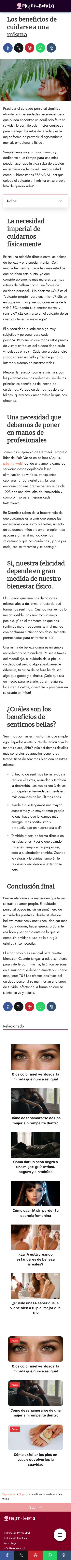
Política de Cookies (15, 1538)
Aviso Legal (10, 1543)
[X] (18, 48)
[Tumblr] (51, 48)
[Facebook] (8, 48)
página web (12, 463)
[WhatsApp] (40, 48)
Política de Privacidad (17, 1533)
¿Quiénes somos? (14, 1548)
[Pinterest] (29, 48)
